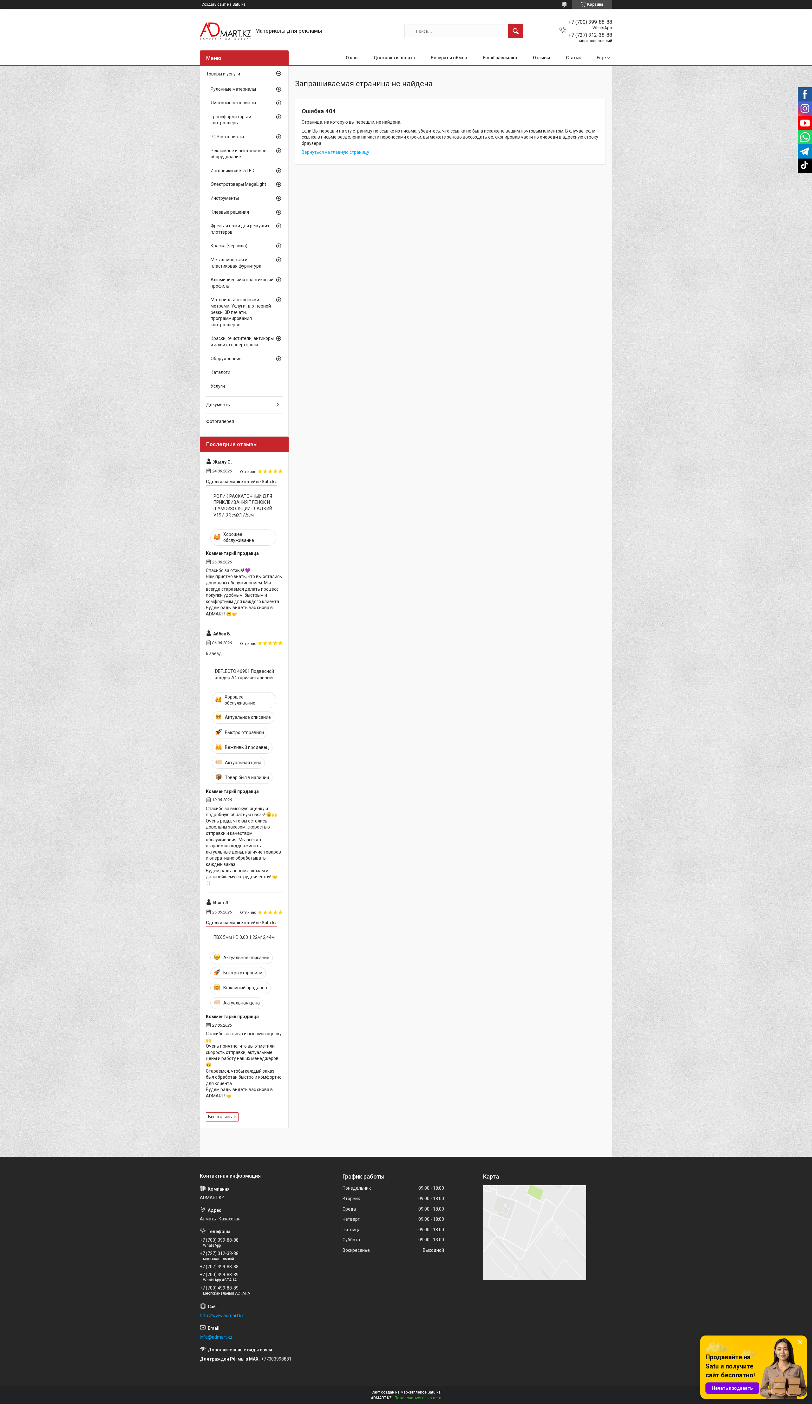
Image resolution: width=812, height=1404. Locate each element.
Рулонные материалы (233, 89)
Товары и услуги (223, 73)
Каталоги (220, 372)
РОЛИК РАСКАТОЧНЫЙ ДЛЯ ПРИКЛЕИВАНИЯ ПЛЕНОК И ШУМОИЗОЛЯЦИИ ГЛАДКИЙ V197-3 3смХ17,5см (242, 505)
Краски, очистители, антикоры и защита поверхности (242, 341)
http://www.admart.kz (222, 1315)
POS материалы (227, 136)
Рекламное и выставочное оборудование (238, 153)
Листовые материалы (233, 102)
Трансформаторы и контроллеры (231, 120)
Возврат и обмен (449, 57)
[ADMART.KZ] (225, 31)
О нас (351, 57)
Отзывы (541, 57)
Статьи (573, 57)
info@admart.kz (216, 1337)
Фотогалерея (220, 421)
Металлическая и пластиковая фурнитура (236, 263)
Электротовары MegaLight (238, 184)
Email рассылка (500, 57)
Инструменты (225, 198)
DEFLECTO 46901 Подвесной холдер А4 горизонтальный (244, 674)
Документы (218, 404)
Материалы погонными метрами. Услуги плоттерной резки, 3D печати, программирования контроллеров (241, 312)
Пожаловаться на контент (418, 1398)
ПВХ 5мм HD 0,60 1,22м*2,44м (244, 937)
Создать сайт (213, 4)
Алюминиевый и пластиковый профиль (242, 283)
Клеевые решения (230, 212)
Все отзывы (220, 1116)
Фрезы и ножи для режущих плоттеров (240, 229)
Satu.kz (434, 1392)
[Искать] (515, 31)
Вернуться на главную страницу (335, 152)
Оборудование (226, 358)
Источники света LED (232, 170)
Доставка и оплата (394, 57)
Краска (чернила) (229, 245)
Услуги (218, 386)
